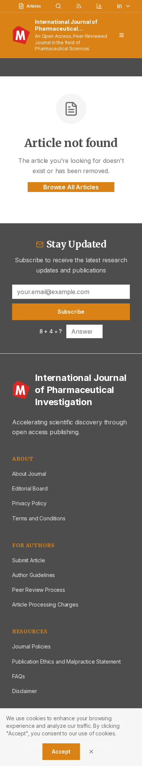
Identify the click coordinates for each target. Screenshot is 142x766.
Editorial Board (30, 488)
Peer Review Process (38, 589)
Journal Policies (31, 646)
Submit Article (28, 560)
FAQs (18, 676)
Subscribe (71, 311)
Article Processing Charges (45, 604)
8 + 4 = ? (50, 331)
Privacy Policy (29, 503)
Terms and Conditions (39, 518)
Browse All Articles (71, 187)
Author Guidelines (33, 575)
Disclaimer (24, 691)
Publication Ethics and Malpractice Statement (66, 661)
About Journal (29, 473)
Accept (61, 751)
